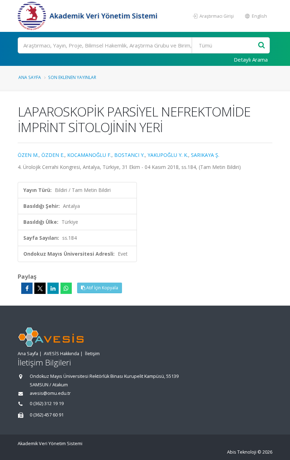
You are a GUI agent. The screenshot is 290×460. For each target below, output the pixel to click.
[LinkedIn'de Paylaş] (53, 288)
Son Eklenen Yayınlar (72, 77)
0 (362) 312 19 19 (47, 404)
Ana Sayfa (29, 77)
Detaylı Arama (251, 59)
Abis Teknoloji (241, 452)
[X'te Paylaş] (40, 288)
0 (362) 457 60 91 (47, 415)
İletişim (92, 354)
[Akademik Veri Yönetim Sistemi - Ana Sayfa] (33, 16)
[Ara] (261, 45)
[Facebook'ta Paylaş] (27, 288)
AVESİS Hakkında (61, 354)
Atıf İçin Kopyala (101, 288)
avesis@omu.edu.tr (50, 393)
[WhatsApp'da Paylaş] (66, 288)
